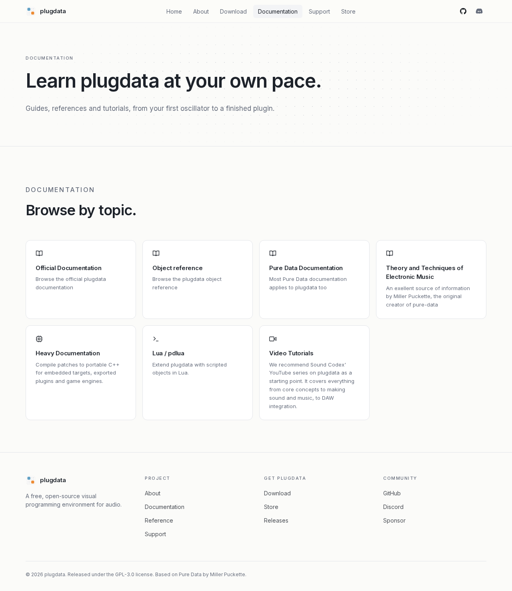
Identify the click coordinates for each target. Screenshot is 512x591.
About (201, 11)
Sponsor (394, 520)
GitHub (392, 493)
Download (233, 11)
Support (319, 11)
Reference (159, 520)
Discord (393, 506)
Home (174, 11)
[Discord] (479, 11)
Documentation (278, 11)
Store (348, 11)
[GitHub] (463, 11)
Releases (276, 520)
